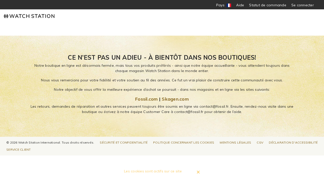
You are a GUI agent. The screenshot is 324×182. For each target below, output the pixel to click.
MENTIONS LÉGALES (235, 142)
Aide (240, 5)
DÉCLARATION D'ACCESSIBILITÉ (293, 142)
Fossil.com (146, 99)
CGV (260, 142)
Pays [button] (223, 5)
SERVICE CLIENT (18, 149)
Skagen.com (175, 99)
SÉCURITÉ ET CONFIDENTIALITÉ (124, 142)
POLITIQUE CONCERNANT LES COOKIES (183, 142)
